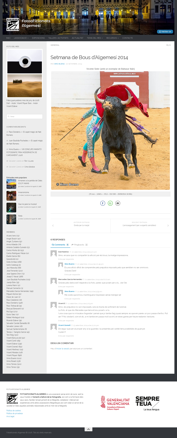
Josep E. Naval (12, 277)
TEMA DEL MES (94, 38)
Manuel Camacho (13, 288)
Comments (61, 245)
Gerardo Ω (10, 259)
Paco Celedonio (12, 300)
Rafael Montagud (13, 317)
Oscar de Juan (12, 297)
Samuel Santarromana (15, 329)
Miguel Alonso (12, 294)
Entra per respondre (66, 259)
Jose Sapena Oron (13, 274)
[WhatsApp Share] (110, 203)
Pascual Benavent (13, 309)
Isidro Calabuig (12, 265)
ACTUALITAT (77, 38)
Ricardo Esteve (12, 320)
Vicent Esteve (11, 344)
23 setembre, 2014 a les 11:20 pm (86, 325)
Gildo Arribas (11, 262)
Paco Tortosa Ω (12, 306)
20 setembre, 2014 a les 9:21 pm (84, 252)
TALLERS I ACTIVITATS (58, 38)
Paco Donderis (14, 132)
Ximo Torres (11, 367)
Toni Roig (10, 335)
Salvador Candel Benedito (16, 323)
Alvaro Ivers (11, 236)
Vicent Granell (64, 325)
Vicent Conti (11, 341)
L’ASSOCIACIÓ (20, 38)
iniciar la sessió (62, 348)
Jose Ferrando (12, 271)
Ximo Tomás (11, 364)
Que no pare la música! (27, 204)
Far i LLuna (28, 161)
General (55, 45)
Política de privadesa (14, 413)
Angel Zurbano (12, 241)
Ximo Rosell (11, 361)
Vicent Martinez (12, 349)
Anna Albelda (11, 244)
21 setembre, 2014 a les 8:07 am (97, 279)
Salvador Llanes (12, 326)
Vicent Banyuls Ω (13, 338)
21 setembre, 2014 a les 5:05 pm (80, 304)
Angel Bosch (11, 239)
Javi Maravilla (11, 268)
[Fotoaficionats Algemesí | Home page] (12, 24)
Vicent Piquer (11, 355)
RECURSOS (111, 38)
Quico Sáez (10, 314)
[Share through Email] (117, 203)
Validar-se (166, 31)
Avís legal (10, 416)
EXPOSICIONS (38, 38)
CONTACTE (127, 38)
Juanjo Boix (11, 282)
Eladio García (11, 256)
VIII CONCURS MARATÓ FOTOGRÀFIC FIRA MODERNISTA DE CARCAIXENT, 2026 (23, 152)
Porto (20, 216)
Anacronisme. (23, 192)
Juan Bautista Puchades (18, 141)
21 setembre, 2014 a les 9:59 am (89, 291)
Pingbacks (80, 245)
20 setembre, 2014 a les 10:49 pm (90, 264)
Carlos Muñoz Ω (13, 250)
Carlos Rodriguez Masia (15, 253)
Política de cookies (13, 411)
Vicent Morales (12, 352)
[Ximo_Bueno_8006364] (110, 189)
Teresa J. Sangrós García (16, 332)
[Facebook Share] (102, 203)
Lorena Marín (11, 285)
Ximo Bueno (59, 64)
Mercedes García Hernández (17, 291)
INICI (8, 38)
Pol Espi (9, 312)
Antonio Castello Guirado (16, 247)
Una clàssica (29, 167)
